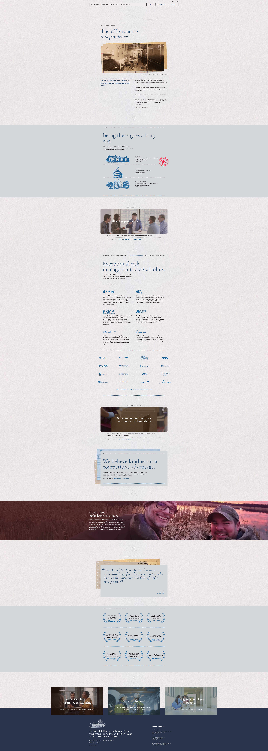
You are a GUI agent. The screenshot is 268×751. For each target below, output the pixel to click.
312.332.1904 (138, 174)
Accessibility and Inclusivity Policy (102, 740)
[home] (101, 4)
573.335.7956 (138, 186)
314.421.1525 (138, 161)
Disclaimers (93, 745)
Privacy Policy (94, 742)
